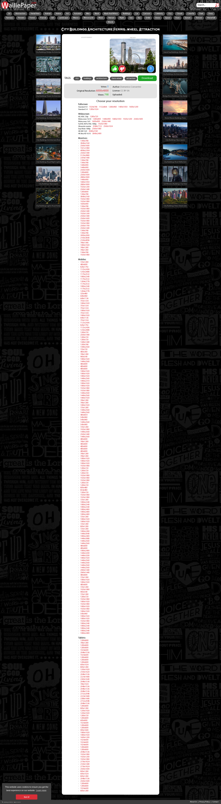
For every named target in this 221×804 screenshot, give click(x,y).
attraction (130, 78)
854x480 (83, 490)
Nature (111, 18)
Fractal (43, 18)
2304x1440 (84, 158)
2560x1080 (96, 129)
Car (136, 14)
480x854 (83, 415)
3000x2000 (84, 235)
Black (97, 14)
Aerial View (35, 14)
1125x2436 (84, 269)
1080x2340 (84, 277)
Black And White (111, 14)
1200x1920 (84, 670)
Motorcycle (88, 18)
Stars (177, 18)
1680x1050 (116, 119)
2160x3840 (84, 238)
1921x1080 (84, 148)
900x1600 (84, 730)
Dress (210, 14)
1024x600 (84, 650)
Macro (76, 18)
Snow (157, 18)
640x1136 (84, 299)
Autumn (77, 14)
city (77, 78)
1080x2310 (84, 381)
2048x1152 (97, 126)
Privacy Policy (204, 802)
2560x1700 (84, 226)
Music (100, 18)
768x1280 (84, 248)
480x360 (83, 352)
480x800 (83, 265)
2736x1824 (84, 762)
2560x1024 (108, 126)
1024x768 (93, 107)
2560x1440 (106, 121)
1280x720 (94, 117)
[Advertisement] (86, 56)
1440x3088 (84, 539)
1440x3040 (84, 534)
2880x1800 (84, 177)
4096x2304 (84, 151)
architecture (101, 78)
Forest (32, 18)
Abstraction (20, 14)
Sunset (188, 18)
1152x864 (103, 107)
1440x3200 (84, 553)
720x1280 (84, 262)
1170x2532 (84, 274)
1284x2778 (84, 282)
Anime (58, 14)
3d (9, 14)
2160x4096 (84, 240)
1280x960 (113, 107)
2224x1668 (84, 677)
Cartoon (146, 14)
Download (147, 78)
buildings (87, 78)
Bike (88, 14)
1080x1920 (84, 245)
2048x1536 (84, 653)
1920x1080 (102, 124)
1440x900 (106, 119)
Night (121, 18)
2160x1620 (84, 672)
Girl (52, 18)
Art (67, 14)
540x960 (83, 417)
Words (110, 22)
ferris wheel (116, 78)
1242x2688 (84, 272)
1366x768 (84, 141)
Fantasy (9, 18)
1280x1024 (93, 109)
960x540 (83, 357)
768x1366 (84, 243)
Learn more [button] (41, 790)
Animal (48, 14)
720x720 (83, 349)
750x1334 (84, 301)
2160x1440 (84, 764)
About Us (193, 802)
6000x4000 (102, 90)
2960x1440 (84, 570)
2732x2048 (84, 694)
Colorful (190, 14)
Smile (148, 18)
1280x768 (84, 345)
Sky (139, 18)
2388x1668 (84, 699)
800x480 (83, 488)
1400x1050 (122, 107)
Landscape (63, 18)
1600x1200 (133, 107)
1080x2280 (84, 531)
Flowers (21, 18)
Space (167, 18)
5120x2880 (84, 155)
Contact (215, 802)
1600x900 (96, 121)
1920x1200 (127, 119)
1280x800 (97, 119)
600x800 (83, 721)
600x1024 (84, 665)
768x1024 (84, 684)
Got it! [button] (26, 797)
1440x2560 (84, 347)
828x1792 (84, 267)
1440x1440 (84, 342)
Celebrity (159, 14)
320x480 (83, 294)
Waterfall (211, 18)
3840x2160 (93, 131)
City (170, 14)
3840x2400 (96, 134)
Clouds (179, 14)
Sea (130, 18)
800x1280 (84, 526)
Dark (201, 14)
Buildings (126, 14)
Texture (199, 18)
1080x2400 (84, 510)
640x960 (83, 296)
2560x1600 (138, 119)
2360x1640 (84, 679)
